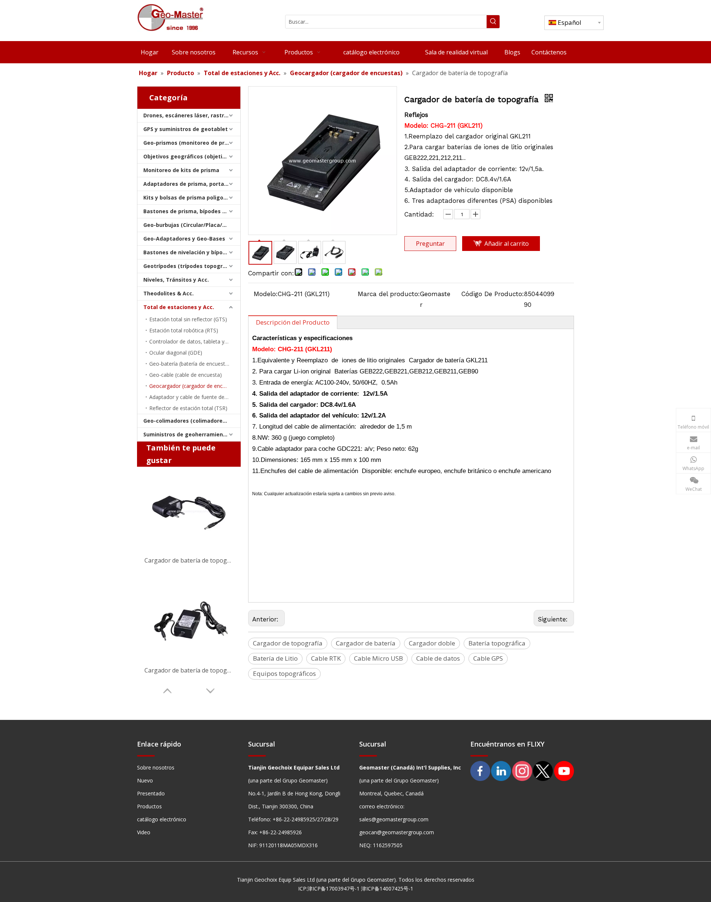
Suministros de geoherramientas (187, 434)
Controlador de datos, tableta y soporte (194, 341)
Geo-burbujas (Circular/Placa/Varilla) (191, 224)
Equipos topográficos (284, 673)
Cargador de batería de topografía (188, 560)
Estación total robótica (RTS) (183, 330)
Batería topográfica (496, 643)
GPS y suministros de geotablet (185, 129)
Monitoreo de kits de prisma (181, 170)
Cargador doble (432, 643)
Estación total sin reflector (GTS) (188, 319)
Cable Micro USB (378, 658)
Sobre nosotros (155, 767)
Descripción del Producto (293, 322)
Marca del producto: (389, 294)
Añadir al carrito (506, 243)
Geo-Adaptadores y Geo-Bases (184, 238)
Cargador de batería (365, 643)
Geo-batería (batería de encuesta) (189, 363)
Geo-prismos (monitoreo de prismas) (191, 142)
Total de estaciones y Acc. (178, 307)
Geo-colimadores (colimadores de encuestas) (191, 420)
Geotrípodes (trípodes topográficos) (191, 265)
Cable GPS (488, 658)
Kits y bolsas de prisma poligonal (187, 197)
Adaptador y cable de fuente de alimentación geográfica (194, 396)
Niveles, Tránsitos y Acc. (176, 279)
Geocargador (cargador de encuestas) (194, 385)
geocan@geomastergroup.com (396, 832)
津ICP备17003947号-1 (333, 888)
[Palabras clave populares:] (493, 21)
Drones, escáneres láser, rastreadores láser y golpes (191, 115)
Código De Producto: (492, 294)
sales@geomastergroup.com (393, 819)
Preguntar (430, 243)
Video (143, 832)
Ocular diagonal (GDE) (175, 352)
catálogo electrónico (161, 819)
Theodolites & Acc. (168, 293)
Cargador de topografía (288, 643)
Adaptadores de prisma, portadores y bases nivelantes (191, 183)
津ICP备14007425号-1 (387, 888)
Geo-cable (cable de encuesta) (185, 374)
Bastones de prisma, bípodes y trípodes (191, 211)
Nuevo (145, 780)
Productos (149, 806)
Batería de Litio (275, 658)
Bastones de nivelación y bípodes (187, 252)
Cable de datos (438, 658)
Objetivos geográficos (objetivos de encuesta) (191, 156)
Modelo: (266, 294)
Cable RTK (326, 658)
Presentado (151, 793)
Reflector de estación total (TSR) (188, 408)
